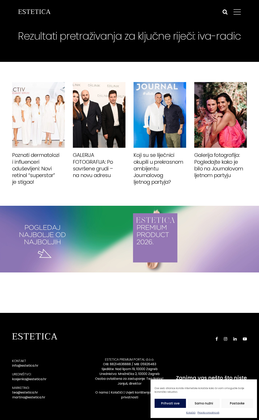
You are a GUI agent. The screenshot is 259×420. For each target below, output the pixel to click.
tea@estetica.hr (25, 392)
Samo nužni (204, 403)
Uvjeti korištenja (138, 392)
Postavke (237, 403)
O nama (101, 392)
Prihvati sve (170, 403)
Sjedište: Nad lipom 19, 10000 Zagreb (130, 369)
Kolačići (190, 412)
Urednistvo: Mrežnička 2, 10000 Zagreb (129, 373)
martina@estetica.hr (28, 397)
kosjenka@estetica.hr (29, 379)
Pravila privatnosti (208, 412)
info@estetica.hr (25, 365)
